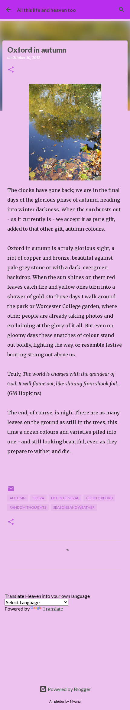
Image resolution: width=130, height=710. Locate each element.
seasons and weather (74, 507)
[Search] (121, 9)
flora (38, 498)
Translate (53, 609)
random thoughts (28, 507)
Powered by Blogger (69, 689)
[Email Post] (11, 491)
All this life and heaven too (46, 10)
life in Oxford (99, 498)
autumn (18, 498)
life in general (65, 498)
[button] (11, 70)
